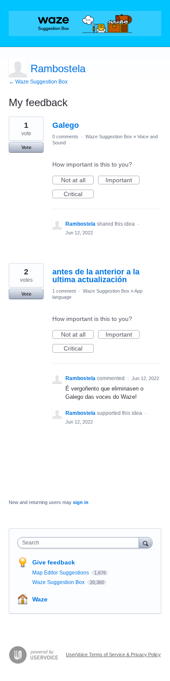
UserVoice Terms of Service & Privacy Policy (113, 654)
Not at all (77, 180)
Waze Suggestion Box (108, 136)
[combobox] (80, 543)
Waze (40, 599)
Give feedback (53, 562)
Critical (79, 194)
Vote (26, 147)
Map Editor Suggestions (61, 573)
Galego (65, 125)
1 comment (64, 291)
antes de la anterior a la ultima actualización (95, 275)
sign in (80, 502)
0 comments (65, 136)
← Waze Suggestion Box (38, 82)
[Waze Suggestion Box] (85, 23)
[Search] (146, 542)
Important (122, 180)
